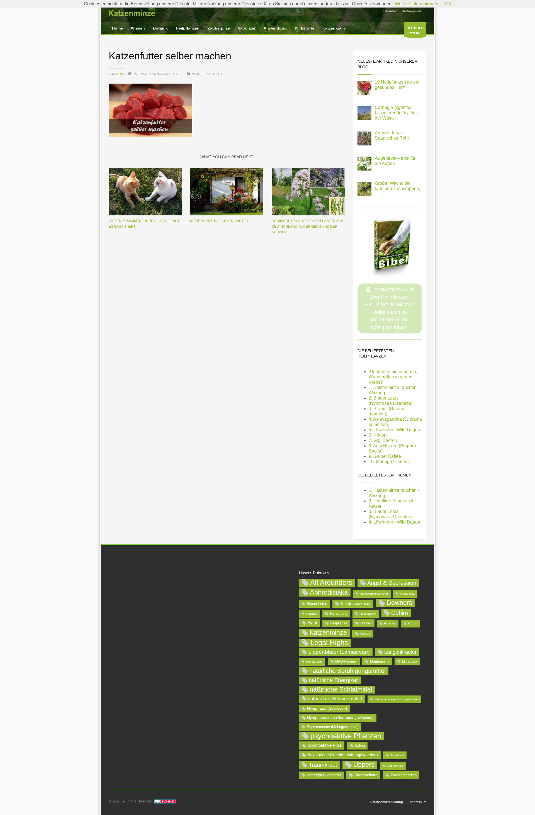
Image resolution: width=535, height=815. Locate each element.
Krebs (365, 633)
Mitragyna (409, 661)
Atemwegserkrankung (374, 593)
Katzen (412, 623)
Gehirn (399, 613)
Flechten (311, 613)
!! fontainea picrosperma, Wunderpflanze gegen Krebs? (393, 377)
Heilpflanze (338, 623)
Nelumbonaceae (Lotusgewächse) (396, 699)
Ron (120, 74)
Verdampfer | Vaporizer (324, 775)
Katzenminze (328, 632)
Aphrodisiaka (329, 592)
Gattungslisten (413, 11)
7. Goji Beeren (383, 440)
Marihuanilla (379, 661)
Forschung (338, 613)
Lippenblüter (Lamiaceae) (339, 652)
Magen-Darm (314, 661)
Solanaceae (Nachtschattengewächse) (342, 754)
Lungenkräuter (400, 652)
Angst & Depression (391, 583)
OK (448, 3)
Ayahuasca (407, 593)
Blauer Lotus (317, 604)
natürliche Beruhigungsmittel (347, 670)
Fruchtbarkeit (367, 613)
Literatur (389, 11)
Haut (312, 622)
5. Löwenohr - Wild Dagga (394, 429)
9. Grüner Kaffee (385, 456)
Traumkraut (323, 765)
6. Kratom (378, 435)
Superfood (397, 755)
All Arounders (331, 582)
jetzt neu (415, 30)
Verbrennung (395, 765)
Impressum (418, 802)
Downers (399, 602)
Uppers (363, 764)
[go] (298, 11)
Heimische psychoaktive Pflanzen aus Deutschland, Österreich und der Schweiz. (307, 226)
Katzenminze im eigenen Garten (219, 221)
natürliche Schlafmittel (341, 689)
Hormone (390, 623)
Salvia (360, 745)
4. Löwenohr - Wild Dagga (394, 522)
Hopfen (366, 623)
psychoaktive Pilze (324, 745)
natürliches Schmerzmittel (335, 698)
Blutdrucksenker (356, 603)
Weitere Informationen (416, 3)
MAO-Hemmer (346, 661)
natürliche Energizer (333, 680)
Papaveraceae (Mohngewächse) (332, 727)
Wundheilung (366, 775)
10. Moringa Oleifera (389, 461)
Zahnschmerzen (404, 775)
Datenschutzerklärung (386, 802)
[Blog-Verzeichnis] (165, 801)
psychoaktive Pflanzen (345, 736)
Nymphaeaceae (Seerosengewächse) (340, 717)
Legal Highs (329, 642)
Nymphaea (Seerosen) (327, 708)
